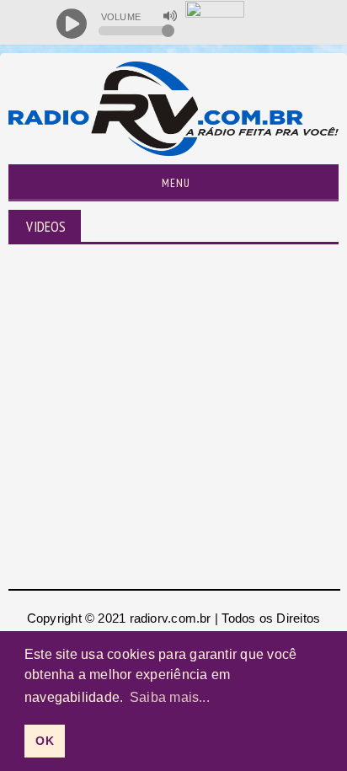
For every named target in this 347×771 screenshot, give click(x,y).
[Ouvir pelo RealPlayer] (297, 24)
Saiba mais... (170, 697)
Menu (174, 182)
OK (44, 740)
